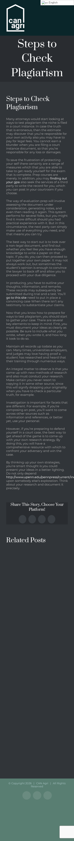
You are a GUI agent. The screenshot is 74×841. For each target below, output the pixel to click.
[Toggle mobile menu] (66, 12)
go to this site (16, 298)
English (53, 2)
